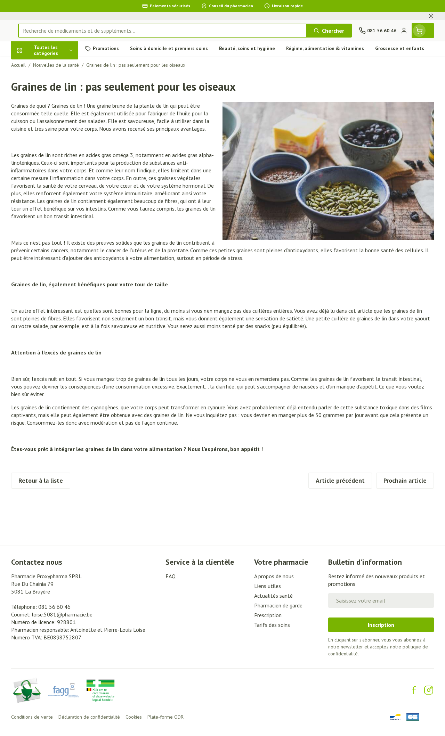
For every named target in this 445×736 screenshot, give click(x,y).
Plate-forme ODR (165, 717)
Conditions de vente (32, 717)
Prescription (268, 615)
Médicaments (56, 212)
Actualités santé (273, 595)
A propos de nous (274, 576)
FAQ (170, 576)
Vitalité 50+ (56, 141)
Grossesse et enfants (56, 125)
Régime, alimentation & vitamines (56, 106)
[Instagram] (428, 690)
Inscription (381, 624)
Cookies (134, 717)
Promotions (31, 65)
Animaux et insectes (56, 196)
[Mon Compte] (403, 30)
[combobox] (162, 31)
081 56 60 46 (54, 606)
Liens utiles (267, 585)
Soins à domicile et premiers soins (56, 177)
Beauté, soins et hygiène (56, 84)
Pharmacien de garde (278, 605)
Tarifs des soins (272, 624)
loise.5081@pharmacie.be (62, 614)
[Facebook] (414, 690)
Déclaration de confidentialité (89, 717)
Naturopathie (56, 158)
